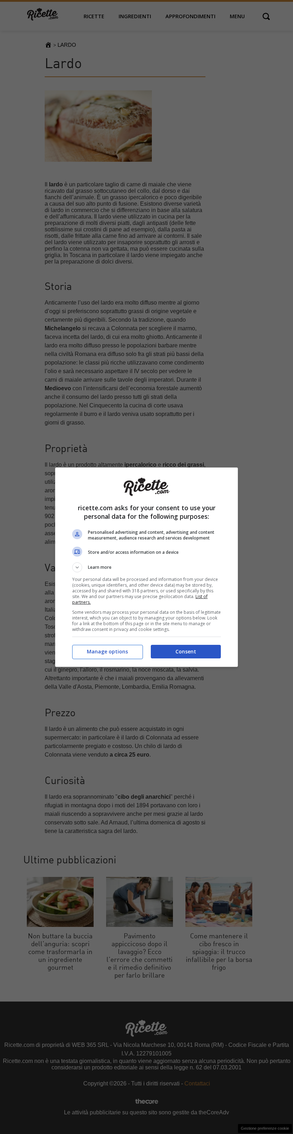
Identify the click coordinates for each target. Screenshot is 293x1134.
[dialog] (146, 567)
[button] (146, 567)
